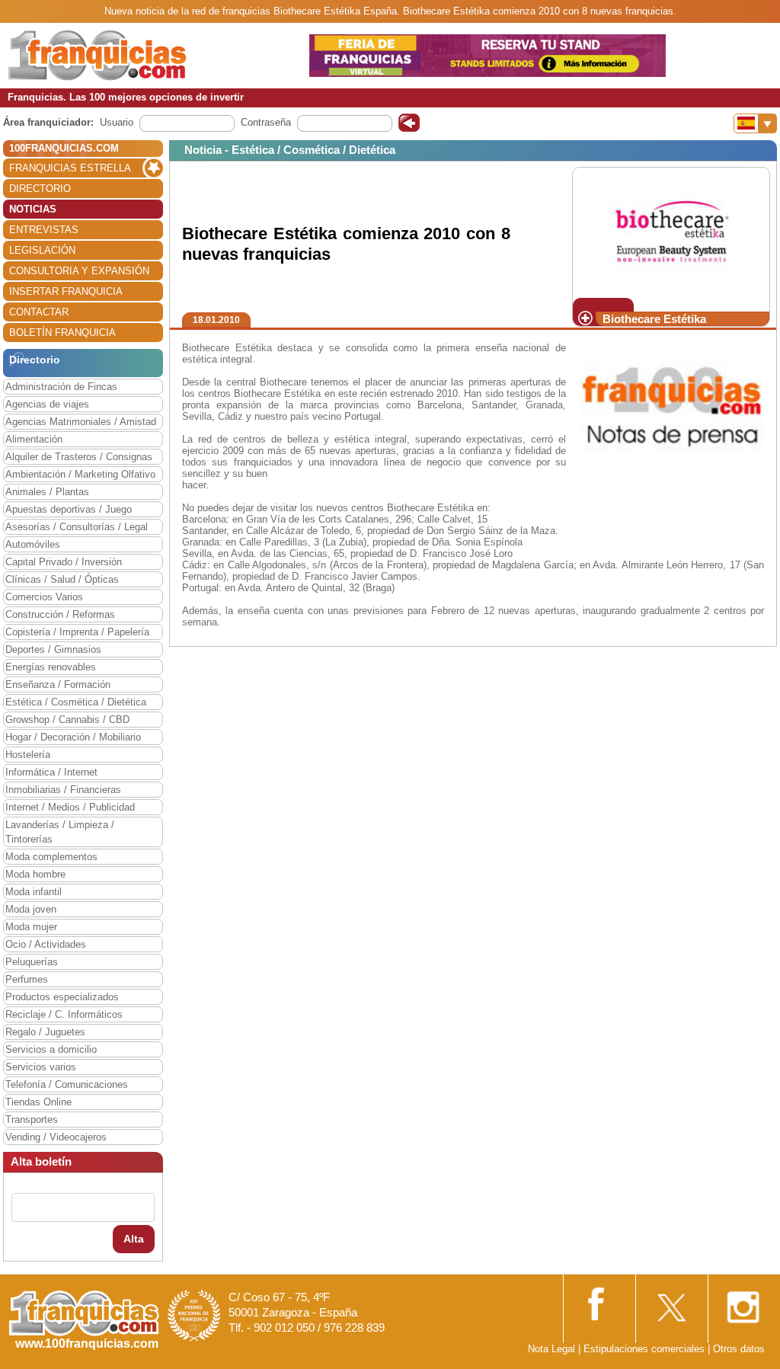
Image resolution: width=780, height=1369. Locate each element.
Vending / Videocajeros (56, 1137)
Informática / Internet (51, 772)
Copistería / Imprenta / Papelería (77, 632)
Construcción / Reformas (60, 614)
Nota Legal (551, 1349)
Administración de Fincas (61, 386)
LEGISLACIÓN (42, 250)
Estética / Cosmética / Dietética (75, 702)
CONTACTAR (39, 312)
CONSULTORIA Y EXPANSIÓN (79, 271)
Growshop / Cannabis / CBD (67, 719)
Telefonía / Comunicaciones (66, 1084)
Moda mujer (31, 926)
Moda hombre (35, 874)
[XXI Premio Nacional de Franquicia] (194, 1314)
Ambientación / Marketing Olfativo (80, 474)
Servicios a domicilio (51, 1049)
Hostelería (27, 754)
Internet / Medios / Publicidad (70, 807)
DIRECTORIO (40, 188)
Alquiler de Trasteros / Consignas (78, 456)
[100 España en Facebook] (598, 1301)
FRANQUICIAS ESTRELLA (70, 168)
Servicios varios (40, 1067)
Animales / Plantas (47, 491)
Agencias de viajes (47, 404)
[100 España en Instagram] (742, 1302)
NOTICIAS (32, 209)
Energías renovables (50, 667)
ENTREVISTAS (43, 229)
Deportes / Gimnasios (53, 649)
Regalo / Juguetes (45, 1032)
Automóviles (32, 544)
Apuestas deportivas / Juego (68, 509)
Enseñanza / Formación (57, 684)
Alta (133, 1239)
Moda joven (30, 909)
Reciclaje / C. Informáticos (64, 1014)
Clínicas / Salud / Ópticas (62, 579)
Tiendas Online (38, 1102)
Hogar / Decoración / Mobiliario (73, 737)
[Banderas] (755, 123)
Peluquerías (31, 962)
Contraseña (266, 122)
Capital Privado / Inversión (63, 562)
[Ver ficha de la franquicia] (670, 232)
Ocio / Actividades (45, 944)
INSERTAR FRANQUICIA (66, 291)
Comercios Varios (44, 597)
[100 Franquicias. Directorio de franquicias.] (97, 54)
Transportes (31, 1119)
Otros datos (739, 1349)
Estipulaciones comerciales (645, 1349)
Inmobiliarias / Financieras (63, 789)
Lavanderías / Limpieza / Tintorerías (59, 832)
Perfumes (26, 979)
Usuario (116, 122)
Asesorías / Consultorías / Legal (76, 527)
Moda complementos (51, 856)
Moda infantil (33, 891)
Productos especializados (62, 997)
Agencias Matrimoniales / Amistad (80, 421)
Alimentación (33, 439)
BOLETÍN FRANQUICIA (62, 332)
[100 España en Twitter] (670, 1302)
